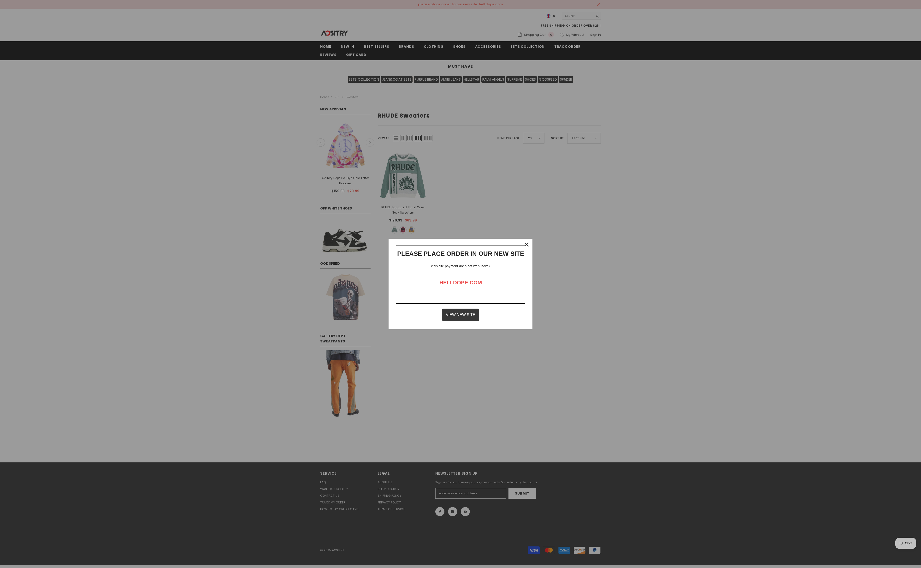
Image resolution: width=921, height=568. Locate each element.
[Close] (526, 244)
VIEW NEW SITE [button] (460, 315)
